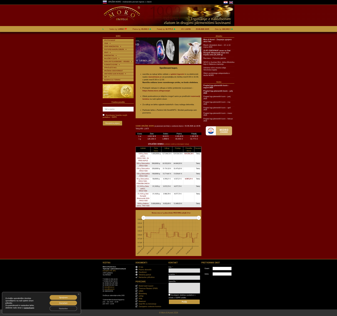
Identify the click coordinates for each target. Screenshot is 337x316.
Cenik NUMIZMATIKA (111, 46)
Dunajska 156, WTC (109, 271)
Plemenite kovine (110, 65)
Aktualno (219, 36)
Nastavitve (63, 308)
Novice (218, 82)
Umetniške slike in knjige (114, 74)
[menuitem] (171, 218)
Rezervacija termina (112, 80)
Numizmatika (109, 55)
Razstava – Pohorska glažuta (214, 58)
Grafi (106, 52)
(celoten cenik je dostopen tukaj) (176, 144)
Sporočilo (172, 281)
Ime (170, 267)
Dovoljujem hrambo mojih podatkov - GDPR (115, 116)
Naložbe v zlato (110, 58)
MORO (118, 36)
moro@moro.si (109, 287)
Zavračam (63, 303)
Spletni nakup (109, 40)
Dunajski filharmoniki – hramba (117, 61)
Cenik (106, 43)
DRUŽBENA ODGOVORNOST (113, 71)
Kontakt (173, 262)
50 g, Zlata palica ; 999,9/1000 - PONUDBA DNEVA (143, 181)
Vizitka (106, 262)
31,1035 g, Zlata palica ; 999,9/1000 (143, 188)
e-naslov (171, 274)
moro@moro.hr (109, 289)
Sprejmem (63, 297)
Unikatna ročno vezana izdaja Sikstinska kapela (214, 69)
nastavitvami (29, 308)
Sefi (105, 77)
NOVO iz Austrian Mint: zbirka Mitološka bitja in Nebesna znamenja (218, 63)
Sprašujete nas (110, 68)
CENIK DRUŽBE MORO (145, 126)
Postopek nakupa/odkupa (114, 49)
